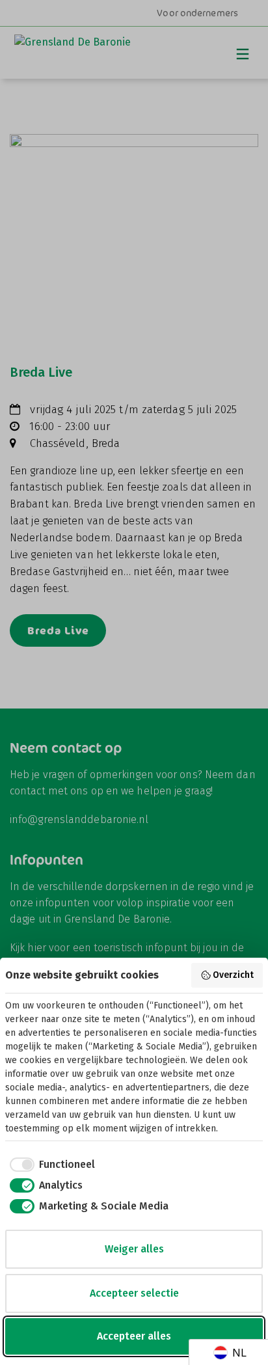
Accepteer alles (134, 1336)
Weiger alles (134, 1249)
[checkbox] (50, 1164)
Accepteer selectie (134, 1293)
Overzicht (233, 974)
